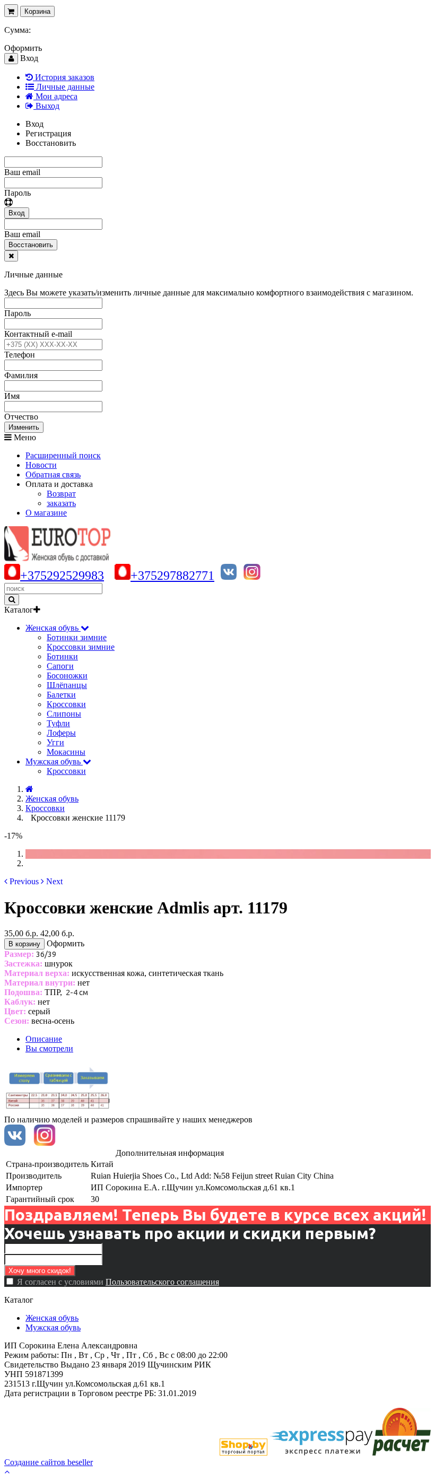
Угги (55, 742)
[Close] (11, 256)
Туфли (58, 723)
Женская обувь (52, 1317)
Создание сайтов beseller (48, 1462)
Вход (16, 213)
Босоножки (67, 675)
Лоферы (61, 732)
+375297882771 (172, 575)
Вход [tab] (34, 123)
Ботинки (62, 656)
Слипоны (64, 713)
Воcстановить (30, 245)
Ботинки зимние (77, 637)
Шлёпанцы (67, 685)
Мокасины (66, 751)
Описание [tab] (43, 1038)
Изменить (23, 427)
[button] (21, 881)
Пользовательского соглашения (162, 1281)
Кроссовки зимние (81, 646)
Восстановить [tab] (50, 142)
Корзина (37, 11)
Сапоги (60, 665)
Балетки (61, 694)
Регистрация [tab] (48, 133)
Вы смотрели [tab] (49, 1048)
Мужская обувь (53, 1327)
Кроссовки (66, 704)
